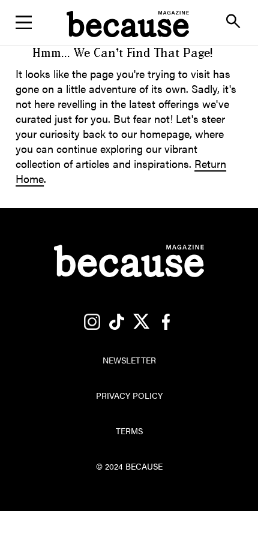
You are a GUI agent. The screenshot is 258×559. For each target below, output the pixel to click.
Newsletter (129, 56)
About (129, 88)
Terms (129, 431)
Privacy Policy (129, 395)
